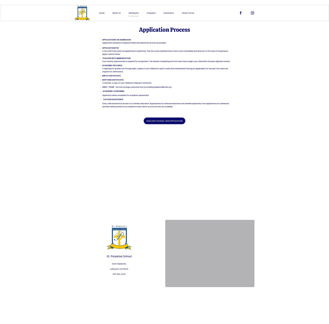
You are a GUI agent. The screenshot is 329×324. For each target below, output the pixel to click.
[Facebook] (241, 13)
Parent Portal (188, 13)
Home (101, 13)
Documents (169, 13)
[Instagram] (252, 13)
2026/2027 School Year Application (164, 121)
